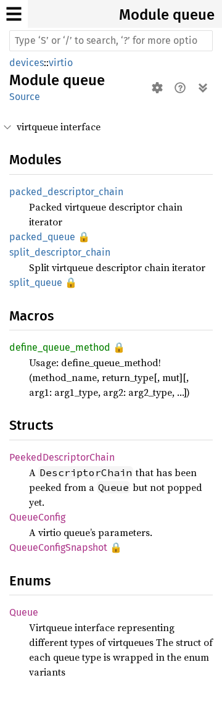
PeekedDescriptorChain (62, 457)
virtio (61, 63)
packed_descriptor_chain (66, 192)
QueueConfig (37, 517)
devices (26, 63)
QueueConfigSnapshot (58, 547)
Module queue (167, 14)
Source (24, 97)
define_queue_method (59, 347)
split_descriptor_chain (59, 252)
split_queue (35, 282)
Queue (23, 612)
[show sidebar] (14, 14)
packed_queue (42, 237)
